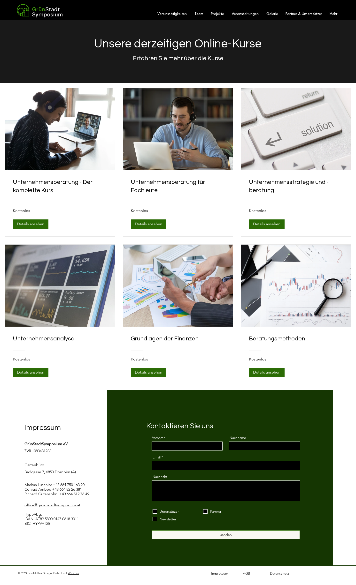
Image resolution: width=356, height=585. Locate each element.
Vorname (158, 437)
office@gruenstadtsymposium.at (52, 505)
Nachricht (160, 476)
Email (157, 457)
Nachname (238, 437)
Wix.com (73, 573)
